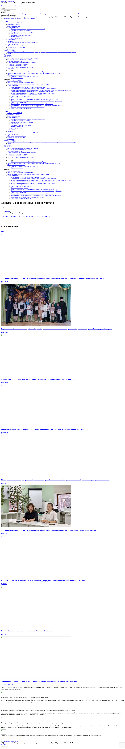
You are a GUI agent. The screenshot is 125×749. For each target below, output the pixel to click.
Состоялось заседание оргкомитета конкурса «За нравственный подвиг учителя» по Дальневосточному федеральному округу (52, 278)
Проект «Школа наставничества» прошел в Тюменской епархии (26, 631)
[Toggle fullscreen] (4, 746)
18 (3, 684)
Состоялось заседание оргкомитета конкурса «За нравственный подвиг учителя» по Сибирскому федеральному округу (49, 530)
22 (9, 684)
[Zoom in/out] (6, 746)
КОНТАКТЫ (46, 216)
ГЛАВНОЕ (5, 216)
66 (12, 684)
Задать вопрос (19, 6)
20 (6, 684)
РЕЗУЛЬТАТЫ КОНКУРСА (31, 216)
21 (8, 684)
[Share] (3, 746)
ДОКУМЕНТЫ (15, 216)
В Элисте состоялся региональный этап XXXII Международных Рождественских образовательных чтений (43, 580)
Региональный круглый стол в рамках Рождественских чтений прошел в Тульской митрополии (39, 681)
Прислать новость (6, 6)
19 (5, 684)
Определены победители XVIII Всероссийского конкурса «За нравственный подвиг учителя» (38, 379)
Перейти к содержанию (7, 1)
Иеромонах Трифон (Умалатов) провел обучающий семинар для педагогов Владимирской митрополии (42, 429)
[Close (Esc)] (1, 746)
